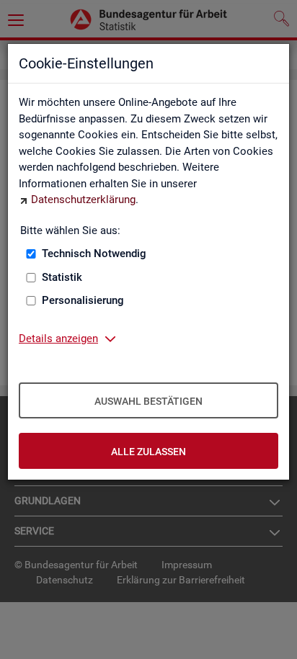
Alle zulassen (148, 451)
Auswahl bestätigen (148, 401)
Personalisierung (83, 300)
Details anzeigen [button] (58, 338)
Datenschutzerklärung (83, 199)
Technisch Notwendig (94, 253)
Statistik (62, 277)
